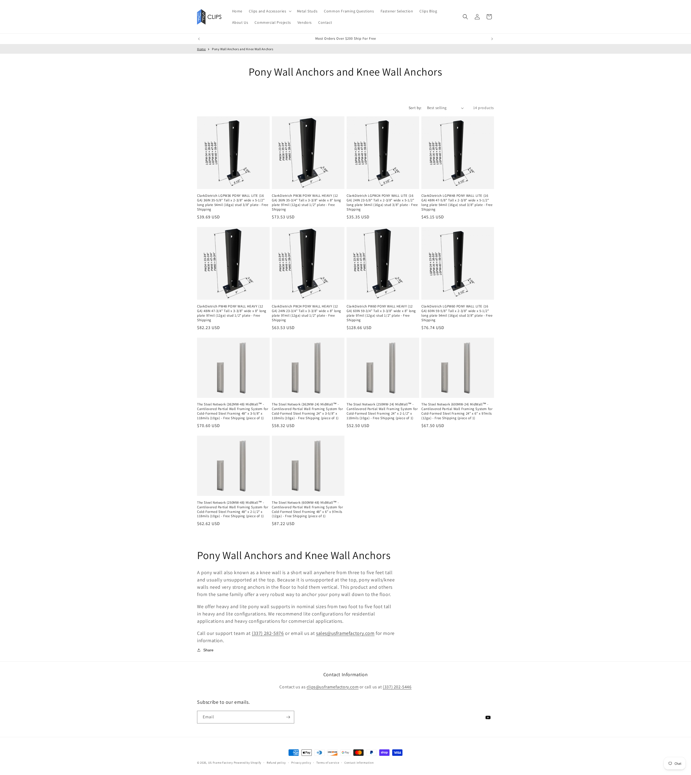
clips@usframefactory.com (332, 687)
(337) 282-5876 (268, 633)
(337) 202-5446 (397, 687)
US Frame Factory (220, 762)
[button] (270, 11)
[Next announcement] (492, 39)
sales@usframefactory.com (345, 633)
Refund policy (276, 762)
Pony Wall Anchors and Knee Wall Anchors (242, 49)
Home (201, 49)
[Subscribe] (288, 717)
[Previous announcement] (199, 39)
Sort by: (415, 107)
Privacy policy (301, 762)
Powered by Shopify (248, 762)
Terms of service (327, 762)
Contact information (359, 762)
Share (208, 650)
